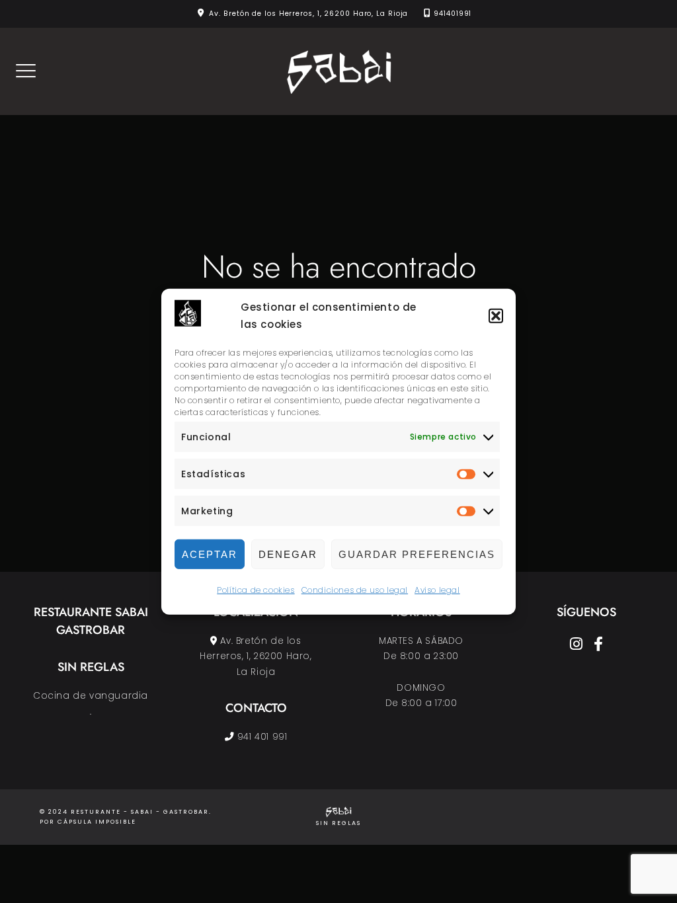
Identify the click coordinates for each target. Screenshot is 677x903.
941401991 (452, 14)
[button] (495, 316)
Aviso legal (437, 590)
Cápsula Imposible (97, 822)
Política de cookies (255, 590)
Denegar (288, 554)
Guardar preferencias (416, 554)
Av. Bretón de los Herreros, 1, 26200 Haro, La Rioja (308, 14)
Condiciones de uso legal (354, 590)
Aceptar (209, 554)
